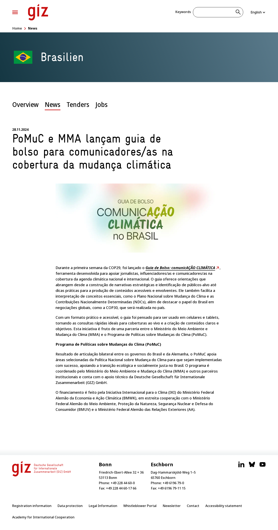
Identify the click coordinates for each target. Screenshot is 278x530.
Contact (193, 506)
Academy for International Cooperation (43, 517)
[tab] (25, 107)
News (32, 28)
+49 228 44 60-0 (123, 483)
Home (17, 28)
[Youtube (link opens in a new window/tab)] (262, 466)
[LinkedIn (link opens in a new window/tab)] (241, 466)
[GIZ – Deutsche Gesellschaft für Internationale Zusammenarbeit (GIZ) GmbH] (38, 12)
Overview (25, 104)
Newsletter (172, 506)
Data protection (70, 506)
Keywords (183, 12)
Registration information (31, 506)
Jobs (101, 104)
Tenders (78, 104)
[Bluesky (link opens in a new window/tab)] (252, 466)
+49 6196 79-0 (173, 483)
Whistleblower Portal (140, 506)
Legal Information (103, 506)
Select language (258, 12)
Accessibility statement (223, 506)
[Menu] (15, 12)
